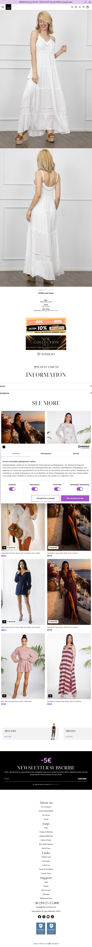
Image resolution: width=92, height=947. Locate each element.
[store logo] (9, 7)
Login (46, 882)
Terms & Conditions (46, 869)
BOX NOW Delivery (46, 844)
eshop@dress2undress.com (46, 907)
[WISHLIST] (83, 7)
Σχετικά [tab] (76, 453)
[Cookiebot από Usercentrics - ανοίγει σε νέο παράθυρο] (79, 447)
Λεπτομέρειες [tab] (46, 453)
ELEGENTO (55, 944)
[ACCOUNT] (80, 7)
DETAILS (2, 386)
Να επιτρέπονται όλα (75, 498)
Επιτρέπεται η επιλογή (46, 498)
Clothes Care (46, 857)
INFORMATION (4, 393)
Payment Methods (46, 832)
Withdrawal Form (46, 898)
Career (46, 819)
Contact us (46, 865)
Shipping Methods (46, 836)
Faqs (46, 828)
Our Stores (46, 815)
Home (40, 290)
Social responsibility (46, 811)
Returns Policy (46, 840)
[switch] (35, 490)
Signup (46, 886)
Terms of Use (55, 784)
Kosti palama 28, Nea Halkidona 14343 (46, 911)
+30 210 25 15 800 (46, 903)
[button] (85, 2)
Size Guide (46, 861)
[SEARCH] (72, 7)
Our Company (46, 807)
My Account (46, 890)
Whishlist (46, 894)
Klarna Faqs (46, 848)
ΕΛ (90, 2)
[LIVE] (76, 7)
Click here (55, 310)
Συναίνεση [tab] (16, 453)
